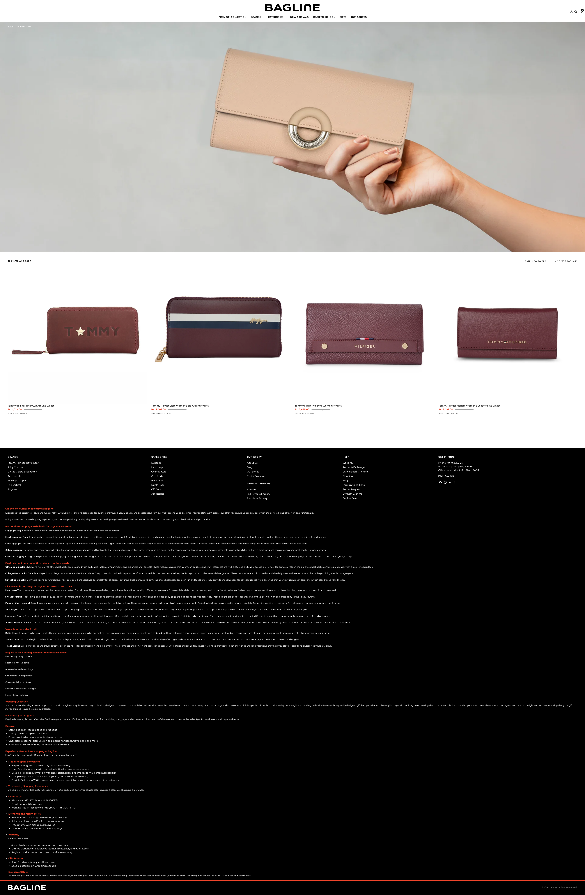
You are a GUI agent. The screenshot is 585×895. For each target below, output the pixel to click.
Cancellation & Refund (355, 471)
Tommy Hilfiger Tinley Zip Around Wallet (31, 405)
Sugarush (13, 489)
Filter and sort (21, 261)
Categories (275, 17)
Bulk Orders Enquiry (258, 493)
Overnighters (158, 471)
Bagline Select (351, 498)
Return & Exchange (354, 467)
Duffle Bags (157, 484)
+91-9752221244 (456, 462)
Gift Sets (156, 489)
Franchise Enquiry (257, 498)
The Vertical (14, 484)
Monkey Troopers (17, 480)
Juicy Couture (15, 467)
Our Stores (359, 17)
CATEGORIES (159, 457)
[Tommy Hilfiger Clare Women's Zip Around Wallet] (220, 334)
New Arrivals (299, 17)
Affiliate (251, 489)
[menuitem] (232, 17)
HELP (346, 457)
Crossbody (157, 476)
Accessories (157, 493)
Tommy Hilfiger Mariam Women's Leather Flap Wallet (469, 405)
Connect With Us (352, 493)
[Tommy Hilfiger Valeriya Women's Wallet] (364, 334)
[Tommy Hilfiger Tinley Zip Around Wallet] (77, 334)
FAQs (346, 480)
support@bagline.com (461, 466)
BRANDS (13, 457)
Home (10, 26)
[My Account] (571, 12)
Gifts (342, 17)
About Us (252, 462)
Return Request (352, 489)
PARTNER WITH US (259, 484)
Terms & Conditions (354, 484)
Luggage (156, 462)
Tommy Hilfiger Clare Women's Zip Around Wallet (180, 405)
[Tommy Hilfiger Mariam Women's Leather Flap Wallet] (508, 334)
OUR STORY (254, 457)
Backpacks (157, 480)
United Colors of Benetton (22, 471)
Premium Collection (232, 17)
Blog (249, 467)
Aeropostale (14, 476)
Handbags (157, 467)
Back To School (324, 17)
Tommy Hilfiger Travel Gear (23, 462)
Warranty (348, 462)
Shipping (348, 476)
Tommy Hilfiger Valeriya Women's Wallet (318, 405)
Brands (256, 17)
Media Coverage (256, 476)
